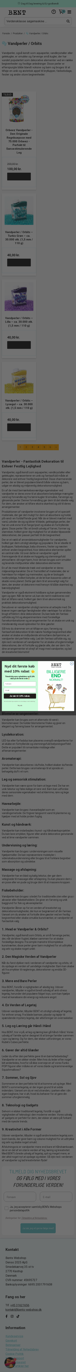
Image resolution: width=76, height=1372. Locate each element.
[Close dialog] (71, 663)
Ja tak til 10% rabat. (20, 696)
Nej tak (20, 705)
